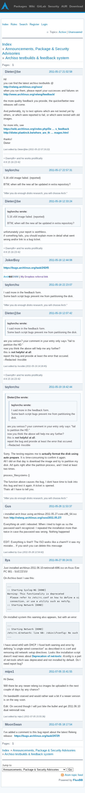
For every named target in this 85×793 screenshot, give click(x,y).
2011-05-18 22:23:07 (60, 284)
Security (53, 6)
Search (23, 24)
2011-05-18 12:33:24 (60, 201)
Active (62, 32)
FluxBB (78, 780)
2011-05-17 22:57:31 (60, 170)
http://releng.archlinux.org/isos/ (23, 86)
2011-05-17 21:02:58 (60, 71)
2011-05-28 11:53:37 (60, 506)
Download (76, 6)
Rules (14, 24)
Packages (20, 6)
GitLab (41, 6)
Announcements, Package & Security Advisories (44, 750)
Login (44, 24)
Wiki (32, 6)
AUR (64, 6)
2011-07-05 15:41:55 (60, 671)
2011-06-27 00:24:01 (60, 560)
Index (5, 24)
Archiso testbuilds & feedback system (37, 58)
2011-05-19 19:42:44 (60, 386)
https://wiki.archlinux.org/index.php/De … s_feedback (36, 128)
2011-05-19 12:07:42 (60, 313)
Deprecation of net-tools (46, 656)
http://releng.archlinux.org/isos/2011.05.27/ (35, 517)
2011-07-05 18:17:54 (60, 724)
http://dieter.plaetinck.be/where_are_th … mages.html (36, 132)
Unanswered (75, 32)
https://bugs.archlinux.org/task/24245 (26, 267)
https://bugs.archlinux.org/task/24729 (37, 735)
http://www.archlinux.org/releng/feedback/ (29, 94)
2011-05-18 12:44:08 (60, 260)
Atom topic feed (74, 774)
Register (34, 24)
